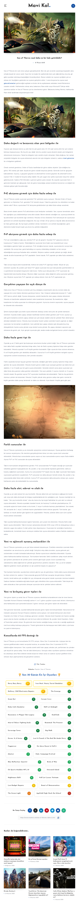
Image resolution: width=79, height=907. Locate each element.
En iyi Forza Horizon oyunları (38, 859)
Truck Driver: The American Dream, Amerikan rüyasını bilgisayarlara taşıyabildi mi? (38, 893)
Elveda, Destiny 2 (9, 891)
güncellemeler (10, 83)
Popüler (37, 669)
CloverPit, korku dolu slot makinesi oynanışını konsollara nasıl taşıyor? (14, 861)
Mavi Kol (38, 5)
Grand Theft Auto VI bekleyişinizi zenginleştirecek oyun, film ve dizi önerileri (62, 861)
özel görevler (68, 158)
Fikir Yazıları (41, 664)
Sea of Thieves (46, 669)
